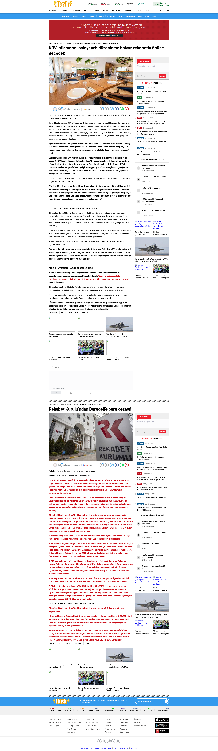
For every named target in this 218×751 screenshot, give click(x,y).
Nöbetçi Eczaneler (74, 726)
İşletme (63, 312)
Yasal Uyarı (133, 748)
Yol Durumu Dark (55, 722)
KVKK (115, 748)
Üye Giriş (137, 719)
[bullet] (79, 392)
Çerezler (109, 748)
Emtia (147, 16)
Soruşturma (77, 643)
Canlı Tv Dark (72, 719)
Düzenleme (53, 312)
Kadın (105, 10)
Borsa (120, 16)
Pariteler (101, 16)
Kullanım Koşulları (123, 748)
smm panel (71, 732)
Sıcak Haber (124, 732)
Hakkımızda (85, 748)
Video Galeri (124, 722)
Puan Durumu (109, 709)
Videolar (128, 10)
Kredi (154, 16)
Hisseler (92, 16)
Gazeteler (150, 10)
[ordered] (76, 392)
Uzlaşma (87, 643)
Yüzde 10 (85, 312)
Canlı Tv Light (54, 726)
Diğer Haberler (130, 16)
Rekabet (67, 643)
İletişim (92, 748)
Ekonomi (87, 10)
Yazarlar (139, 10)
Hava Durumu (94, 709)
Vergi (76, 312)
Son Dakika (53, 10)
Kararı (52, 643)
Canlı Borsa (65, 16)
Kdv (70, 312)
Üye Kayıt (137, 722)
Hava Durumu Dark (56, 719)
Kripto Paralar (163, 709)
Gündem (76, 10)
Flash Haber (52, 43)
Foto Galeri (116, 10)
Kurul (59, 643)
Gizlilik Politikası (100, 748)
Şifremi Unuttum (140, 726)
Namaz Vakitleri (64, 709)
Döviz (140, 16)
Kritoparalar (111, 16)
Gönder (55, 393)
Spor (97, 10)
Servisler (65, 10)
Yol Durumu (147, 709)
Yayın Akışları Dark (74, 722)
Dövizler (75, 16)
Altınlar (84, 16)
